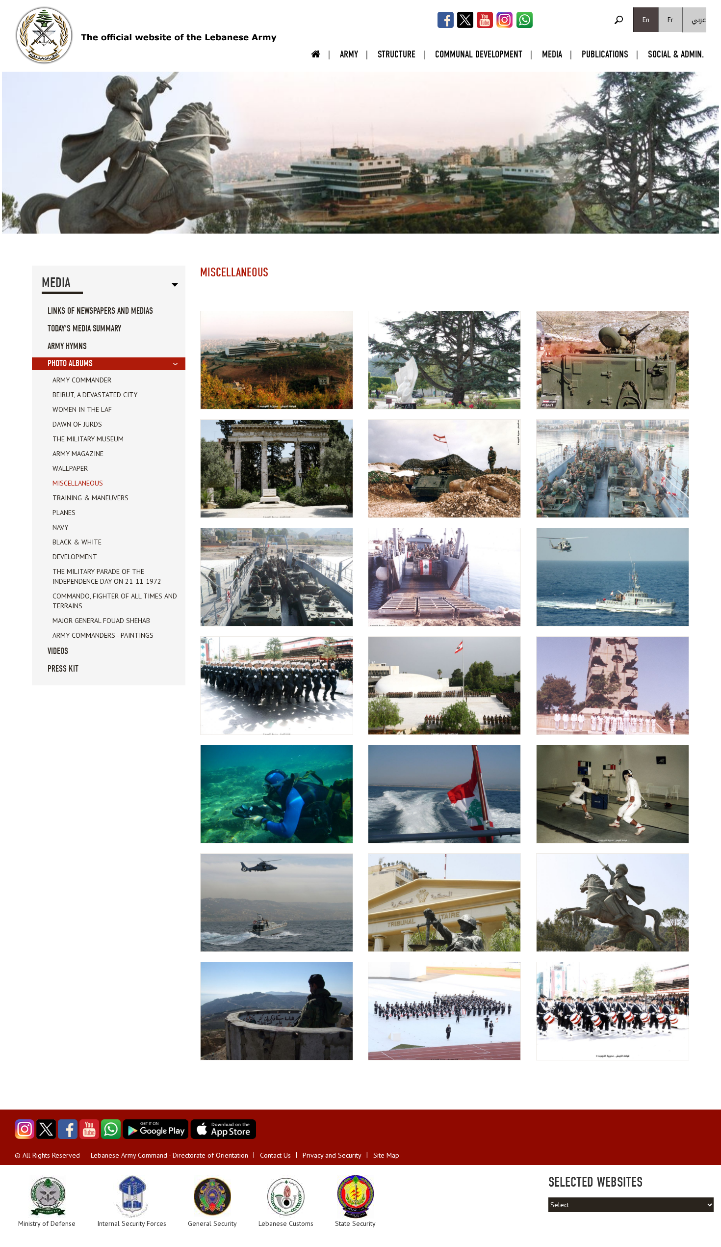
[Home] (44, 35)
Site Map (386, 1155)
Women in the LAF (82, 409)
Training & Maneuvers (90, 497)
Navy (60, 527)
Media (552, 54)
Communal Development (478, 54)
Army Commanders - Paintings (103, 635)
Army (349, 54)
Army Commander (81, 380)
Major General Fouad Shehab (101, 620)
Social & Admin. (676, 54)
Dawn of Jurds (77, 424)
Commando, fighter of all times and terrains (114, 601)
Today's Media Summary (84, 329)
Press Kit (63, 669)
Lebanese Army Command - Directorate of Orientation (169, 1155)
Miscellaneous (77, 483)
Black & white (77, 542)
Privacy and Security (332, 1155)
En (646, 19)
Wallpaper (70, 468)
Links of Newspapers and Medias (100, 311)
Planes (64, 512)
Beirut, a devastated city (94, 394)
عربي (699, 20)
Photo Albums (70, 363)
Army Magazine (77, 453)
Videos (58, 651)
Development (74, 556)
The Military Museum (88, 438)
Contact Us (275, 1155)
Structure (396, 54)
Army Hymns (67, 346)
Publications (605, 54)
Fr (670, 19)
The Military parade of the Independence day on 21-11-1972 (106, 576)
